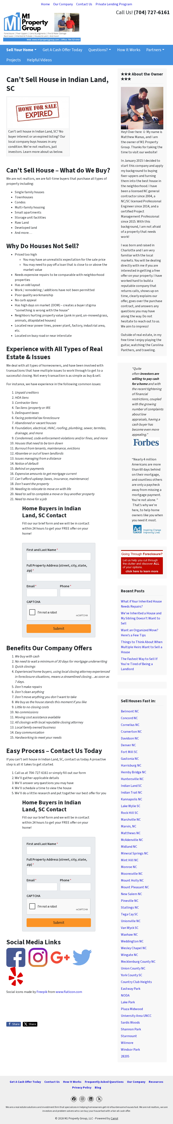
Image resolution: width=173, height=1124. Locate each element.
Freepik (41, 992)
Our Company (63, 4)
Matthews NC (131, 833)
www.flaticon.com (69, 992)
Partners (153, 50)
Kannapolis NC (131, 799)
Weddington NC (132, 941)
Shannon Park (131, 1029)
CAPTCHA (33, 602)
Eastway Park (130, 988)
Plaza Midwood (132, 1009)
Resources (156, 1082)
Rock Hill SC (129, 812)
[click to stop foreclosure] (142, 562)
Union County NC (133, 968)
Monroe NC (129, 867)
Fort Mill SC (129, 752)
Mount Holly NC (132, 880)
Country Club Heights (136, 982)
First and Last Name (42, 550)
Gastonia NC (130, 758)
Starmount (129, 1036)
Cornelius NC (130, 725)
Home (45, 4)
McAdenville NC (132, 840)
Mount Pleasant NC (135, 887)
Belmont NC (130, 711)
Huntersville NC (132, 779)
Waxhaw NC (129, 934)
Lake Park (128, 1002)
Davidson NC (130, 738)
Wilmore (127, 1042)
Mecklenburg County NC (138, 961)
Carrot (114, 1118)
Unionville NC (131, 921)
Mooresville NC (132, 873)
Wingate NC (129, 955)
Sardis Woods (130, 1022)
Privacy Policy (81, 1088)
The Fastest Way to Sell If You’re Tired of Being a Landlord (139, 664)
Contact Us (84, 4)
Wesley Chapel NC (134, 948)
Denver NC (128, 745)
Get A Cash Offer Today (62, 50)
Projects (13, 60)
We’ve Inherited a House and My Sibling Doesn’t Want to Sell (141, 618)
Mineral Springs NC (134, 853)
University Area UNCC (136, 1015)
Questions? (98, 50)
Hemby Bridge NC (133, 772)
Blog (98, 1088)
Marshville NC (131, 819)
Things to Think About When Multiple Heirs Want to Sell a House (141, 647)
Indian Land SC (131, 785)
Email (31, 586)
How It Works (128, 50)
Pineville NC (129, 900)
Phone (65, 586)
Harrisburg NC (131, 765)
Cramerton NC (131, 731)
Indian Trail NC (131, 792)
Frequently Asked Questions (104, 1082)
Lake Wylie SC (130, 806)
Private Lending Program (114, 4)
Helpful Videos (39, 60)
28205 (125, 1056)
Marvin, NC (128, 826)
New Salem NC (131, 894)
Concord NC (129, 718)
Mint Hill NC (129, 860)
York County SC (131, 975)
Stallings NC (130, 907)
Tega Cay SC (129, 914)
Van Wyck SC (129, 927)
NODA (125, 995)
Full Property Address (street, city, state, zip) (57, 568)
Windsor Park (130, 1049)
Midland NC (129, 846)
